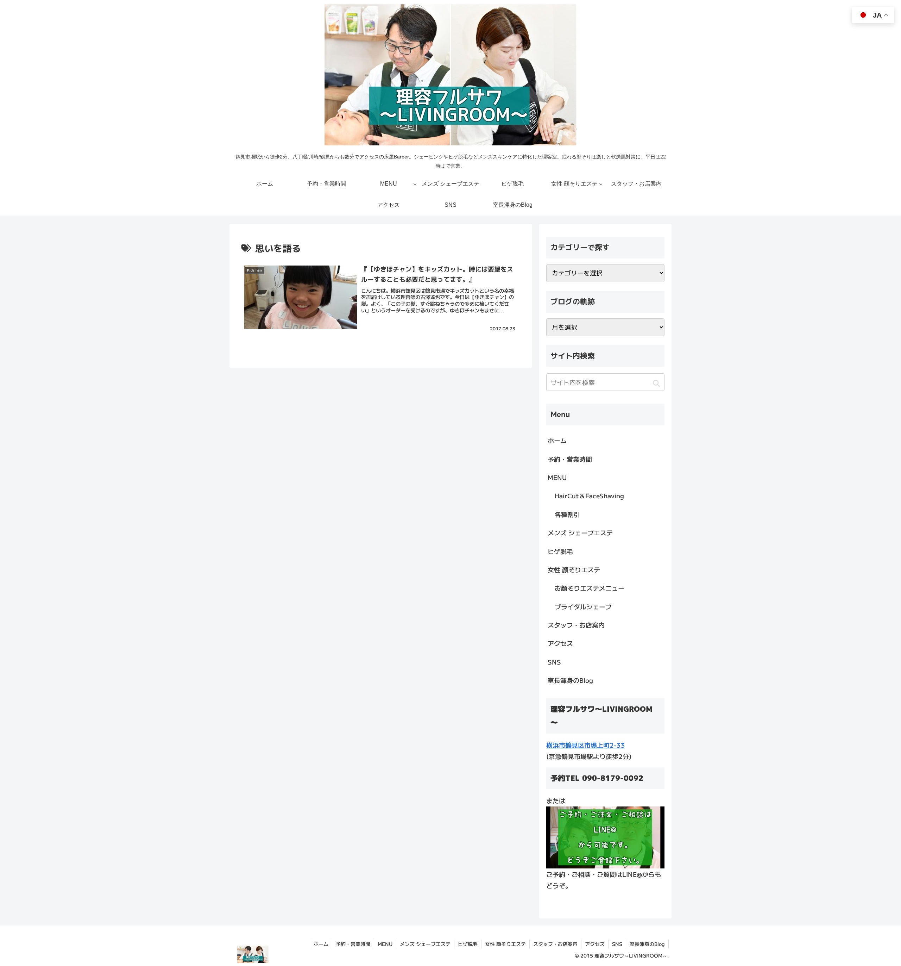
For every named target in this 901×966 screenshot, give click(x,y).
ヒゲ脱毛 (560, 551)
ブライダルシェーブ (583, 606)
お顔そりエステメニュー (589, 587)
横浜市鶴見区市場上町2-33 (585, 744)
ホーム (557, 440)
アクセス (560, 643)
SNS (554, 661)
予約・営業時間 (570, 458)
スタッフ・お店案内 (576, 624)
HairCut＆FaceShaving (589, 495)
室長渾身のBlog (570, 680)
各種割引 (567, 514)
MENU (557, 477)
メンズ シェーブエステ (580, 532)
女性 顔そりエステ (574, 569)
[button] (656, 383)
